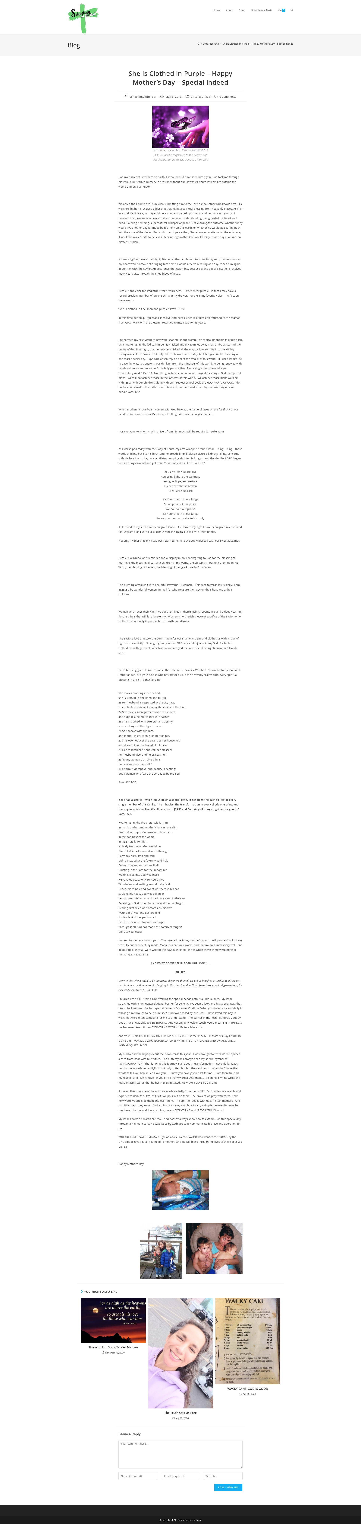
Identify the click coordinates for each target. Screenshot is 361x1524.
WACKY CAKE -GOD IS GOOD (247, 1389)
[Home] (198, 43)
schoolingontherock (143, 96)
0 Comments (227, 96)
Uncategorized (200, 96)
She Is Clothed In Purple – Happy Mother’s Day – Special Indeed (258, 43)
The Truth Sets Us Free (180, 1413)
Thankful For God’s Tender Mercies (113, 1347)
